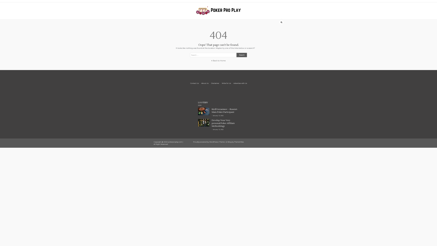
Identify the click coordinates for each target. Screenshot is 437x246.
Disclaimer (215, 83)
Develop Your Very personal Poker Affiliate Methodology (223, 123)
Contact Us (194, 83)
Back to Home (219, 61)
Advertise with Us (240, 83)
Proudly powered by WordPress (205, 142)
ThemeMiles (239, 142)
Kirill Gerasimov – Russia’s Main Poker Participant (224, 110)
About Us (204, 83)
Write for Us (226, 83)
